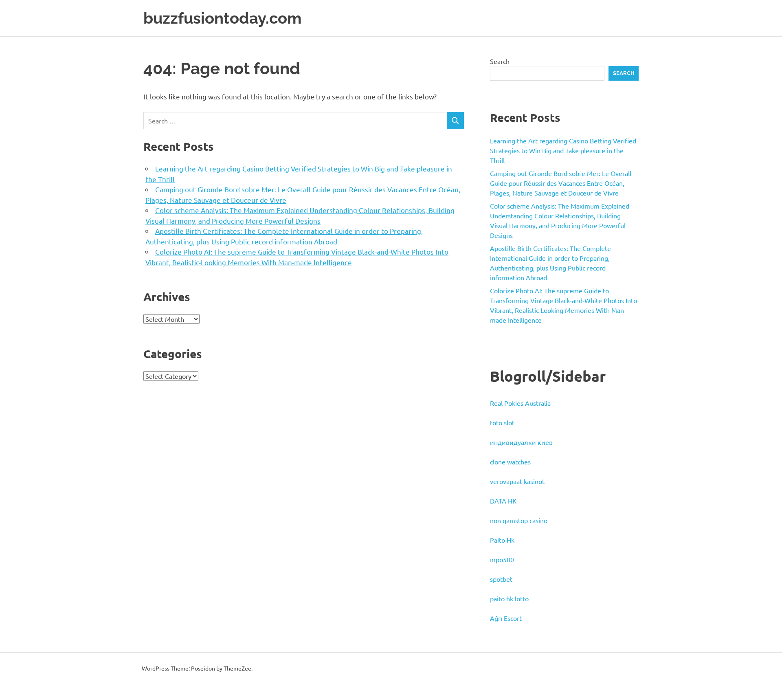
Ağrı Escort (506, 618)
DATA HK (503, 501)
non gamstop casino (518, 520)
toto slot (502, 422)
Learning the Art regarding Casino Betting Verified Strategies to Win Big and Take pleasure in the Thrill (563, 150)
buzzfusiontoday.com (222, 18)
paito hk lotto (509, 598)
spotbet (501, 579)
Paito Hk (502, 540)
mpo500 (502, 559)
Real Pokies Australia (520, 403)
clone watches (510, 461)
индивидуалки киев (521, 442)
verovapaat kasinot (517, 481)
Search (500, 61)
